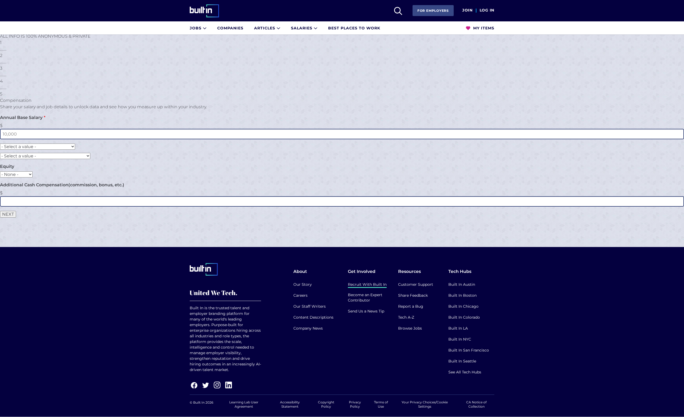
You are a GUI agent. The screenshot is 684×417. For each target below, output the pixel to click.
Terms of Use (381, 404)
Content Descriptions (313, 317)
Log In (487, 10)
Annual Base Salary (21, 117)
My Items (483, 28)
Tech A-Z (406, 317)
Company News (308, 328)
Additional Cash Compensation (62, 184)
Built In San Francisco (468, 350)
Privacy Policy (355, 404)
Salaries (302, 28)
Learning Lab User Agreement (243, 404)
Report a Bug (410, 306)
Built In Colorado (464, 317)
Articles (265, 28)
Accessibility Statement (290, 404)
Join (467, 10)
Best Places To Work (354, 28)
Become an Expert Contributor (365, 297)
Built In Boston (462, 295)
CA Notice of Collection (476, 404)
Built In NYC (459, 339)
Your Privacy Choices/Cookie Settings (425, 404)
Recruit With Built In (367, 284)
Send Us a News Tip (366, 311)
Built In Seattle (462, 361)
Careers (300, 295)
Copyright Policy (326, 404)
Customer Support (415, 284)
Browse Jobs (410, 328)
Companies (230, 28)
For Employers (433, 11)
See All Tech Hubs (464, 372)
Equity (7, 166)
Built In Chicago (463, 306)
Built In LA (458, 328)
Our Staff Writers (309, 306)
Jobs (196, 28)
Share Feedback (413, 295)
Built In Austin (461, 284)
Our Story (302, 284)
